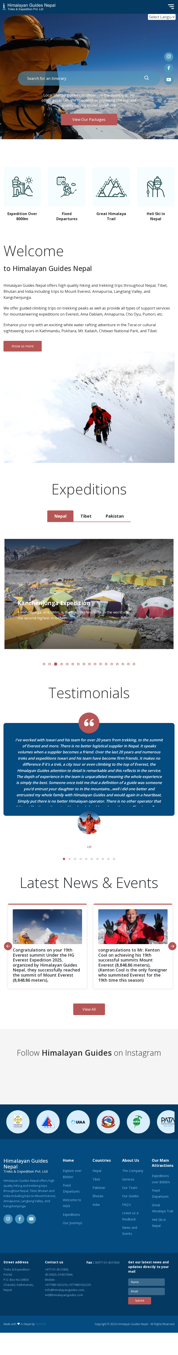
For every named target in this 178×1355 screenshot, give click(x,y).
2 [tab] (69, 859)
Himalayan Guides (77, 1052)
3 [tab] (75, 859)
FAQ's (126, 1204)
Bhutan (97, 1196)
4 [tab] (80, 859)
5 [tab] (86, 859)
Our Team (129, 1187)
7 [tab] (97, 859)
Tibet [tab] (86, 516)
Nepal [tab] (60, 516)
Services (128, 1179)
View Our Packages (88, 119)
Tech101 (40, 1324)
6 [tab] (92, 859)
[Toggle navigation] (170, 7)
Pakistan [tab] (114, 516)
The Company (132, 1170)
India (96, 1204)
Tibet (96, 1179)
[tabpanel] (89, 601)
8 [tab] (103, 859)
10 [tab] (114, 859)
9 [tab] (108, 859)
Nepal (96, 1170)
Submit (139, 1301)
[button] (44, 664)
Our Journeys (72, 1223)
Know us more (23, 346)
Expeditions (71, 1214)
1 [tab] (64, 859)
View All (89, 1009)
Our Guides (130, 1196)
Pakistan (98, 1187)
